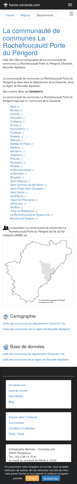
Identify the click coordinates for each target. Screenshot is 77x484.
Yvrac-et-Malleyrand (22, 211)
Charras (15, 114)
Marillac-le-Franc (20, 144)
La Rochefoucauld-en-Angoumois (30, 214)
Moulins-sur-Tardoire (22, 218)
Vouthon (15, 207)
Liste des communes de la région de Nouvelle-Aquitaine (36, 359)
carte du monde (18, 390)
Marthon (15, 147)
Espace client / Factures (23, 417)
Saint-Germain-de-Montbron (27, 185)
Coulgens (16, 121)
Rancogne (16, 162)
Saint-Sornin (18, 192)
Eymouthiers (18, 129)
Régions (25, 15)
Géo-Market (16, 396)
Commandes (16, 422)
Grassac (15, 136)
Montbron (16, 151)
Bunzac (15, 110)
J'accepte (32, 478)
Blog (11, 402)
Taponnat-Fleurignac (23, 200)
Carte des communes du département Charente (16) (34, 323)
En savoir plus (51, 478)
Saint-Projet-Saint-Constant (26, 188)
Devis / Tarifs (16, 434)
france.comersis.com (24, 4)
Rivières (15, 166)
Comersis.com (17, 385)
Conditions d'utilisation (22, 428)
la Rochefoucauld (21, 170)
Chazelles (16, 117)
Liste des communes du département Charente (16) (33, 354)
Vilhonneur (17, 203)
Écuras (14, 125)
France (10, 15)
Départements (45, 15)
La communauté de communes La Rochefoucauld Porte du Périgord (34, 41)
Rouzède (16, 177)
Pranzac (15, 158)
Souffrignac (17, 196)
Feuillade (16, 132)
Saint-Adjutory (19, 181)
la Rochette (17, 173)
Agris (13, 106)
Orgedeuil (16, 155)
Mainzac (15, 140)
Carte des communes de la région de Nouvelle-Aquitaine (36, 329)
